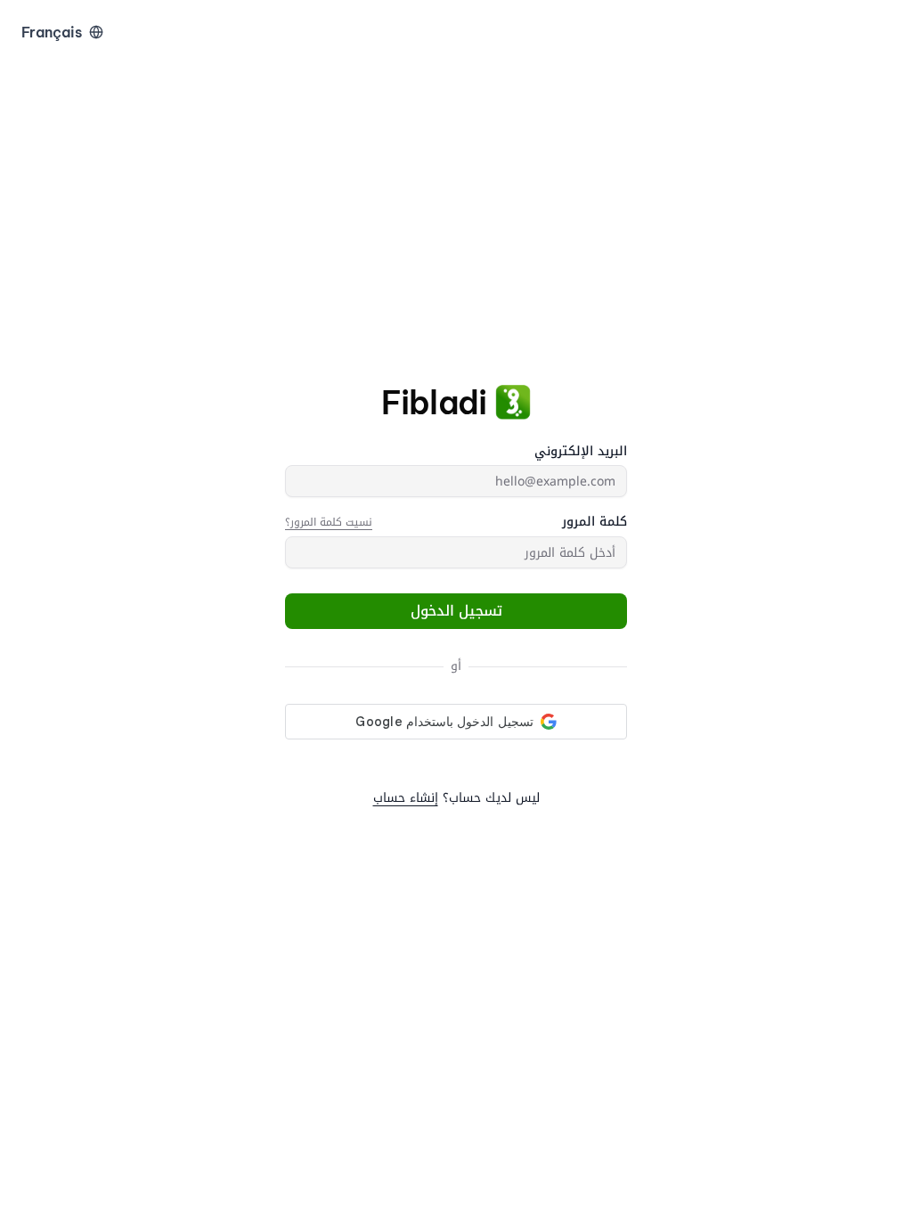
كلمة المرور (594, 522)
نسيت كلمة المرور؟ (328, 522)
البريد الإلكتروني (580, 451)
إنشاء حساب (405, 798)
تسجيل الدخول (456, 611)
